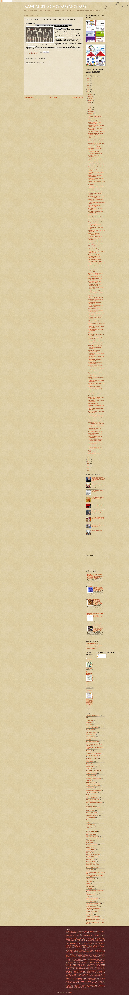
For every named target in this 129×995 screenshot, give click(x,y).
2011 (88, 468)
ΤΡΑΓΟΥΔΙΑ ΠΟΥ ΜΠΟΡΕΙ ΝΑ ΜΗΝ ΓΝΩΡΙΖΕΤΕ (84, 985)
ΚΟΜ (87, 819)
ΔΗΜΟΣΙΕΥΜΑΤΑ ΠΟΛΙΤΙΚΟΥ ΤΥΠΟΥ (93, 753)
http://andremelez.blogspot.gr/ (92, 643)
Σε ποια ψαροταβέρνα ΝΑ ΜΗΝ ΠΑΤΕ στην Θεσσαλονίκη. (98, 498)
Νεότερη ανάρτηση (29, 97)
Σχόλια (99, 656)
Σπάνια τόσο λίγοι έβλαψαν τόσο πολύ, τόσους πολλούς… (96, 330)
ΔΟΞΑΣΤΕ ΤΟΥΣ (89, 763)
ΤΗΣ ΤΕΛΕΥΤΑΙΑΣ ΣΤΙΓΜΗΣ (91, 899)
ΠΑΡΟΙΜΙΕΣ (88, 852)
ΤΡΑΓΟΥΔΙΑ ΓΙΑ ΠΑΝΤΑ (90, 905)
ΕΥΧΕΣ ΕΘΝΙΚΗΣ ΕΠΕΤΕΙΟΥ (92, 795)
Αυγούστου (90, 100)
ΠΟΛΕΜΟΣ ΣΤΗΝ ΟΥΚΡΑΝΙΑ (92, 856)
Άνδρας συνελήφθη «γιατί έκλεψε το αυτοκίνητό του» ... (95, 303)
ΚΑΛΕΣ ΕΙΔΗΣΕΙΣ (89, 814)
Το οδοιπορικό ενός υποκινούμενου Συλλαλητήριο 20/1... (95, 437)
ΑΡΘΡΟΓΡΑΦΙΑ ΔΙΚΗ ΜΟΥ (91, 732)
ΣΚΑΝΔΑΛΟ (88, 883)
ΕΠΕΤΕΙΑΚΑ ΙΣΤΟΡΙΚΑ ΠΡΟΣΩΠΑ (93, 785)
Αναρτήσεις (100, 654)
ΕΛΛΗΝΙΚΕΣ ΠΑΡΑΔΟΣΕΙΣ (91, 773)
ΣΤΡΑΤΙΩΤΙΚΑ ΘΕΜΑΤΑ (90, 894)
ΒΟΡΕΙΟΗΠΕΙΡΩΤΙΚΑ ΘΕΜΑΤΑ (92, 741)
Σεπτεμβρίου (91, 98)
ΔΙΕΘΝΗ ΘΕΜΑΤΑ (89, 761)
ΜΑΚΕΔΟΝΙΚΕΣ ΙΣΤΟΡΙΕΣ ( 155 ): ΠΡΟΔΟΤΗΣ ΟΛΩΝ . (95, 209)
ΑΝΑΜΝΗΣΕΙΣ (89, 724)
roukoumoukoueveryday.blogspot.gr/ (93, 646)
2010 (88, 470)
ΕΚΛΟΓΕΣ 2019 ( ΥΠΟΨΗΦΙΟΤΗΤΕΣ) (93, 770)
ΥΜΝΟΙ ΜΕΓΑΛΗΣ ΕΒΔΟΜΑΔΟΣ (92, 916)
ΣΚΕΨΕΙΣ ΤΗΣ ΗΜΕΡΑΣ (91, 885)
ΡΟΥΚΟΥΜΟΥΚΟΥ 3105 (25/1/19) (95, 345)
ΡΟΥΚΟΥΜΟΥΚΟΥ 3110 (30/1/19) (95, 153)
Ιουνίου (90, 104)
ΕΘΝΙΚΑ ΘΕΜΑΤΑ (89, 768)
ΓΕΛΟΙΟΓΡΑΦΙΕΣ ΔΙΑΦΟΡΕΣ (94, 151)
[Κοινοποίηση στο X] (46, 52)
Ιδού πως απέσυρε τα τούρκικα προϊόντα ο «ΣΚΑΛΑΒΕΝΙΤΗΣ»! (98, 518)
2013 (88, 466)
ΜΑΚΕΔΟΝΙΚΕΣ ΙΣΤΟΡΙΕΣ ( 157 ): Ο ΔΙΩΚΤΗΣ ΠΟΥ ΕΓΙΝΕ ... (95, 134)
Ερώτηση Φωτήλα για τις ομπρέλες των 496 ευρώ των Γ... (96, 409)
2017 (88, 459)
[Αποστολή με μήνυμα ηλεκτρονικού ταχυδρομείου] (43, 52)
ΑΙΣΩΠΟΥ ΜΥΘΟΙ (89, 720)
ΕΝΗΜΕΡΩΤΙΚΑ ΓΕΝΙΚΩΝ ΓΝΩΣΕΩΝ (93, 778)
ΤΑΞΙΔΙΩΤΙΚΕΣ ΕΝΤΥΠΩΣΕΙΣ (92, 898)
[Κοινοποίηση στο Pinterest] (48, 52)
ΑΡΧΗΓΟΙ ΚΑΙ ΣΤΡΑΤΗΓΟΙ (97, 530)
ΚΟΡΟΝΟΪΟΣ (88, 822)
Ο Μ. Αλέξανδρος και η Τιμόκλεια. (95, 375)
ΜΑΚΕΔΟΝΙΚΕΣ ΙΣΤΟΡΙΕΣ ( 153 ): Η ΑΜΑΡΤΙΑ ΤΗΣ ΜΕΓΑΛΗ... (95, 293)
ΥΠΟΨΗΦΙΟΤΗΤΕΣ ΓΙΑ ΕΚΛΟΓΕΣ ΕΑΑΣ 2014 (95, 919)
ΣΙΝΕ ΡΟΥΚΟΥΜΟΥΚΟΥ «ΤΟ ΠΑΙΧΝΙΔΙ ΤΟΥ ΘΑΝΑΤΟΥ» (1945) (96, 144)
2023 (88, 83)
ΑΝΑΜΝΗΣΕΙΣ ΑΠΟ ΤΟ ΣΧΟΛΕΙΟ (93, 725)
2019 (88, 91)
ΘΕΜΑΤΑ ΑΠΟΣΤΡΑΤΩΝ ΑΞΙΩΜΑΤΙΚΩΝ (94, 802)
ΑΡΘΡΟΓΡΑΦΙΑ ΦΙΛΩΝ (90, 734)
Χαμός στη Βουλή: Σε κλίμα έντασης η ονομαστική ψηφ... (95, 129)
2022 (88, 85)
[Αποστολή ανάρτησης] (41, 52)
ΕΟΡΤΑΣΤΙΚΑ (89, 780)
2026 (88, 78)
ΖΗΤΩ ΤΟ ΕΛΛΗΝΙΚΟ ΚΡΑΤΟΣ (92, 797)
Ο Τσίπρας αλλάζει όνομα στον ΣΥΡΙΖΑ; (96, 139)
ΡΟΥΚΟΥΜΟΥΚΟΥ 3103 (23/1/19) (95, 431)
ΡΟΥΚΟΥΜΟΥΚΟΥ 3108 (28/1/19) (95, 236)
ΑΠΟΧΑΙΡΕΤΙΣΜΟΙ (90, 729)
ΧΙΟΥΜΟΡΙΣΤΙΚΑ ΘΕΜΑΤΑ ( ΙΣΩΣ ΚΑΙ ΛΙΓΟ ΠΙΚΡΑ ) (77, 989)
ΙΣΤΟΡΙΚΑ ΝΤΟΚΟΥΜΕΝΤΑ (91, 812)
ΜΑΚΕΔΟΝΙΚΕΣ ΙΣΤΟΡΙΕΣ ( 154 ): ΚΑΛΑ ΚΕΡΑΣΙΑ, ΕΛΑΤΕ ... (96, 252)
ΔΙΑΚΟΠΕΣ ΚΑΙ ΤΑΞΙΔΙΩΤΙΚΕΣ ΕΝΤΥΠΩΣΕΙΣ (95, 755)
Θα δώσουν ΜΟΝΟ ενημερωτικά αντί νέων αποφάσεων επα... (95, 311)
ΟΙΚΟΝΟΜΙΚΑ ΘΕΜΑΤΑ (91, 849)
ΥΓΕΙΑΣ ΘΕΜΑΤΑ (89, 914)
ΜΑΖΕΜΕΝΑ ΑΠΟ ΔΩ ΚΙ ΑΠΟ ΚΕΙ (93, 832)
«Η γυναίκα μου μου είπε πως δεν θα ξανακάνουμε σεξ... (95, 300)
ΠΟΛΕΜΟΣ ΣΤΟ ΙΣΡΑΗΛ (91, 858)
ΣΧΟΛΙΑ (87, 896)
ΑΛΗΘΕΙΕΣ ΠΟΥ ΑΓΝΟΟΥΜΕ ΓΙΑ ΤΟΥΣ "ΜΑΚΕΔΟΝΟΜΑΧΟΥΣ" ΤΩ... (96, 398)
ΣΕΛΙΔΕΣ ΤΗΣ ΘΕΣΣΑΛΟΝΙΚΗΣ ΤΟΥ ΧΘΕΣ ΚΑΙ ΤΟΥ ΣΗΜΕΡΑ (89, 975)
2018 (88, 457)
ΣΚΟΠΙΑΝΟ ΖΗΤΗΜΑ (90, 888)
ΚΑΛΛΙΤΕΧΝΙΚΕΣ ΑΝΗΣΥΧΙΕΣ (92, 815)
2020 (88, 89)
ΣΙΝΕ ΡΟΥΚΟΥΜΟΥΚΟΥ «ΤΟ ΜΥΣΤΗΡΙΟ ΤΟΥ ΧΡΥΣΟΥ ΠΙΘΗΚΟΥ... (96, 423)
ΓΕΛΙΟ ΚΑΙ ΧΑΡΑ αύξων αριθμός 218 (95, 297)
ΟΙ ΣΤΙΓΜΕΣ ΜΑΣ (91, 370)
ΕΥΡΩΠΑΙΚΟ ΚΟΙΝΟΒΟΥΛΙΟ (92, 792)
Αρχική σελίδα (53, 97)
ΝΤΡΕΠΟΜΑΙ (90, 332)
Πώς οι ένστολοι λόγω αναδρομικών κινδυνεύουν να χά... (95, 222)
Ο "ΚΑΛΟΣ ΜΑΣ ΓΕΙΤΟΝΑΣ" (91, 844)
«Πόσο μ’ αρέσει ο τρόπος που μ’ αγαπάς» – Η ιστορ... (94, 282)
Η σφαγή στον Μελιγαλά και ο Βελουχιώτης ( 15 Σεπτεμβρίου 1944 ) (97, 505)
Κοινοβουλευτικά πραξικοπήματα (94, 386)
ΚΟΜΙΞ (87, 820)
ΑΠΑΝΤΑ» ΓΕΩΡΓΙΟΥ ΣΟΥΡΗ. (92, 727)
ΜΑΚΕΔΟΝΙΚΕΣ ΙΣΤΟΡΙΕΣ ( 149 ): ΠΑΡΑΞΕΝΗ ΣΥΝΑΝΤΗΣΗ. (95, 448)
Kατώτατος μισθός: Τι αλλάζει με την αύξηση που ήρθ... (95, 176)
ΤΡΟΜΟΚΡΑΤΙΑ (89, 912)
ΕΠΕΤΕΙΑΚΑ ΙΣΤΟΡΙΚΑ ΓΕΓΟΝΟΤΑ (93, 783)
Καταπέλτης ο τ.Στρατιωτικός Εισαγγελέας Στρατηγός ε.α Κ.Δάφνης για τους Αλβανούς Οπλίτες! (97, 512)
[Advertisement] (92, 545)
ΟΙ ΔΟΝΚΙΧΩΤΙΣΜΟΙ (90, 847)
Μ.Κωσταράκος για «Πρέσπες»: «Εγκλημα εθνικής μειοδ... (94, 249)
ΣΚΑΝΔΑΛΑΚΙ (89, 880)
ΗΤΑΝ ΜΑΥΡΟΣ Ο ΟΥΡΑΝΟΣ (94, 254)
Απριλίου (90, 107)
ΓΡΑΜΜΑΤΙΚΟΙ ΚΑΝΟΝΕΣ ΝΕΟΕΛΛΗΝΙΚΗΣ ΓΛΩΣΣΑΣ (95, 939)
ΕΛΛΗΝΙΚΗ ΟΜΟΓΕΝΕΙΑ (91, 775)
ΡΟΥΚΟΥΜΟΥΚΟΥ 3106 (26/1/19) (95, 315)
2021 (88, 87)
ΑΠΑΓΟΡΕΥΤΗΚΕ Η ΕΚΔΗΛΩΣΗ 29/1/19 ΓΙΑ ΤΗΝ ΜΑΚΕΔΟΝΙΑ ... (96, 197)
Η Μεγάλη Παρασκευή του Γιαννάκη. (95, 261)
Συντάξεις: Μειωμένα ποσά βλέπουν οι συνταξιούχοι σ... (95, 341)
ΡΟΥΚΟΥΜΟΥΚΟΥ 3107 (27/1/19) (95, 276)
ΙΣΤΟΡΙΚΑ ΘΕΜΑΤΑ (90, 810)
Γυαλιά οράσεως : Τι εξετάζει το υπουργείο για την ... (94, 429)
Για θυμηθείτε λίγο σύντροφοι (93, 395)
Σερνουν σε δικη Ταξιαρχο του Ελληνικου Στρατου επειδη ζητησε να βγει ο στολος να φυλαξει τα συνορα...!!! (98, 479)
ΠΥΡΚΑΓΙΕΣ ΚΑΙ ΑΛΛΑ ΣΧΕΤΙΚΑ (92, 867)
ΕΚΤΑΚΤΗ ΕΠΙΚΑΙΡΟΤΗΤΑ (91, 771)
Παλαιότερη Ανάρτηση (77, 97)
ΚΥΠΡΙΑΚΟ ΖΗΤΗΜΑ (90, 824)
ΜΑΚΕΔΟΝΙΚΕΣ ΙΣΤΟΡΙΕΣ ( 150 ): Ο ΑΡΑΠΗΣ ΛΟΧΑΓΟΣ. (95, 418)
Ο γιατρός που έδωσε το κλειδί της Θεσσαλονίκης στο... (95, 363)
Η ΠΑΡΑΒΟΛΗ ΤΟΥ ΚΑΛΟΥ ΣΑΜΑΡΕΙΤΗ (96, 131)
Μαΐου (89, 106)
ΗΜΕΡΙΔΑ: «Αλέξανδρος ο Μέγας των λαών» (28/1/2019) (95, 306)
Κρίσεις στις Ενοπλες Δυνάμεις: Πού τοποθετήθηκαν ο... (95, 190)
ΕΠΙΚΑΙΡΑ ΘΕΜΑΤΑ (90, 787)
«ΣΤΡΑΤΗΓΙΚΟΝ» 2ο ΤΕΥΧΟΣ (94, 308)
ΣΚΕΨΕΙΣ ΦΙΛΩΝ (89, 886)
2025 (88, 80)
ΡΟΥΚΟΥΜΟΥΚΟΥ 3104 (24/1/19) (95, 388)
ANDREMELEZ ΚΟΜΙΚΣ (89, 660)
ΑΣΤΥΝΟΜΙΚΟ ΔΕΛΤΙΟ (90, 736)
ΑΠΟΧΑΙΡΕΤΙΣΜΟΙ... (90, 731)
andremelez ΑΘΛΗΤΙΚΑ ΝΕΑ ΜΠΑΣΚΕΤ (94, 645)
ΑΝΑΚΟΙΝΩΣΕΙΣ (89, 722)
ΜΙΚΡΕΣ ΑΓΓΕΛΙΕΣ (90, 840)
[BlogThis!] (44, 52)
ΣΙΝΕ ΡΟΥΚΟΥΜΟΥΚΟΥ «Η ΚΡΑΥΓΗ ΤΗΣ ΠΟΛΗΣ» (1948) (95, 267)
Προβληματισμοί (91, 268)
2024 (88, 82)
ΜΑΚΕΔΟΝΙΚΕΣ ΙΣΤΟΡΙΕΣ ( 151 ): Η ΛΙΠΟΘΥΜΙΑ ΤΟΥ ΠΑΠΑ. (95, 366)
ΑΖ (86, 717)
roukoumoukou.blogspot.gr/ (91, 648)
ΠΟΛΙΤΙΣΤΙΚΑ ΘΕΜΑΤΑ (90, 861)
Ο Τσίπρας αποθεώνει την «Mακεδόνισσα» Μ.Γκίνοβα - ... (94, 246)
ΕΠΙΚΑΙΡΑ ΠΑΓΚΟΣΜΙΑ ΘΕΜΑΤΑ (92, 789)
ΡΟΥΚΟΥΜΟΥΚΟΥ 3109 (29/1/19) (95, 191)
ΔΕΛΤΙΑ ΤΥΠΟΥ (89, 750)
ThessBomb (89, 586)
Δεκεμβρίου (90, 92)
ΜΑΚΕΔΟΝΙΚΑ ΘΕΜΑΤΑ (91, 834)
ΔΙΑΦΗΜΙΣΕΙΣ (89, 759)
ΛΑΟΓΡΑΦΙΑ (88, 827)
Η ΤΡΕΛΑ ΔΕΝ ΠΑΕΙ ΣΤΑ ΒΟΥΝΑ (92, 799)
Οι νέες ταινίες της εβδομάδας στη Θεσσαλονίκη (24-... (94, 360)
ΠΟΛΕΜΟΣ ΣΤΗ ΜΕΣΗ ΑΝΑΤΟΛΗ (93, 854)
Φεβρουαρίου (91, 111)
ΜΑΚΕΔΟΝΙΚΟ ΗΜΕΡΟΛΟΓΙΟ (92, 836)
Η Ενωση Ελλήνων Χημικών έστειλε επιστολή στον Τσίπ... (95, 443)
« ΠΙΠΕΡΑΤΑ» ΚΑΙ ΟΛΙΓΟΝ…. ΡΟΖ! (93, 715)
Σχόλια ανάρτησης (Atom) (34, 99)
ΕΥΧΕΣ (87, 794)
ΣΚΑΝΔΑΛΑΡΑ (89, 881)
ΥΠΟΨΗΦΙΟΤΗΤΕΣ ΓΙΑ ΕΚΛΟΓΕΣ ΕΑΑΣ (94, 918)
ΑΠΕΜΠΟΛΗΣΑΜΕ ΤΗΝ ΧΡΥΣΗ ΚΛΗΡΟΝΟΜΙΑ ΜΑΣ (94, 123)
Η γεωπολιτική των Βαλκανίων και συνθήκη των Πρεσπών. (95, 285)
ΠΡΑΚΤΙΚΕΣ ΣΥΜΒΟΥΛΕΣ (91, 863)
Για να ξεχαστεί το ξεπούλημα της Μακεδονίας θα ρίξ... (94, 225)
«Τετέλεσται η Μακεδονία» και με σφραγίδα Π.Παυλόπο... (94, 271)
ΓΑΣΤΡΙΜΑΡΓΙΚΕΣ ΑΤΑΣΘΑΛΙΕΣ (92, 743)
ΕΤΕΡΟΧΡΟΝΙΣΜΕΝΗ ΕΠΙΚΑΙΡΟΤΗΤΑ (94, 790)
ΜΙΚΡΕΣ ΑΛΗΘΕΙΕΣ (90, 842)
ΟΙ (86, 846)
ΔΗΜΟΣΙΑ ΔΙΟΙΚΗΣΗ (90, 752)
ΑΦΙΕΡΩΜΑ (88, 739)
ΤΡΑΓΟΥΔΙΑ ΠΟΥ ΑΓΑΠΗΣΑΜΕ (92, 906)
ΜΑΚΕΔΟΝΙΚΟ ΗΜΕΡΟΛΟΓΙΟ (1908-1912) (94, 838)
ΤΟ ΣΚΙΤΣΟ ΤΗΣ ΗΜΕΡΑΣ (91, 901)
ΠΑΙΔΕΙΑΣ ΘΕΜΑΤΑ (90, 851)
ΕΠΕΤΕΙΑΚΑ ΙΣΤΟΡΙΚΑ (90, 782)
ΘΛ (86, 804)
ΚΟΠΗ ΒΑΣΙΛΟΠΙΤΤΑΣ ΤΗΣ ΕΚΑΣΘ (95, 241)
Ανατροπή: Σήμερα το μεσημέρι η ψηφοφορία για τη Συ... (94, 351)
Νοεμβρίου (90, 94)
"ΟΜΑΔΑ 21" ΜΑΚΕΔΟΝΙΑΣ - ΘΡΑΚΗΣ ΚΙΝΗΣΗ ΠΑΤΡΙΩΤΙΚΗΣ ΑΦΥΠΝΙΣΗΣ (95, 625)
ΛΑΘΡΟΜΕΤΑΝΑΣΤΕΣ (90, 826)
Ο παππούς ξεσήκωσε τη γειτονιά (94, 259)
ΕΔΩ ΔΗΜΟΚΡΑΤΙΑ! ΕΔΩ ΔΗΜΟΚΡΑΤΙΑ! (94, 765)
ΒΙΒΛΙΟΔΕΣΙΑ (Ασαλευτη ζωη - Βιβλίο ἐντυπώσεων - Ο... (95, 212)
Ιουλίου (90, 102)
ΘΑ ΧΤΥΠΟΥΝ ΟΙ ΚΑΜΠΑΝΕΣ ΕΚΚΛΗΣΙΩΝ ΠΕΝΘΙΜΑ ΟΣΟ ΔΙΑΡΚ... (96, 415)
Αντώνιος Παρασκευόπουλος (93, 599)
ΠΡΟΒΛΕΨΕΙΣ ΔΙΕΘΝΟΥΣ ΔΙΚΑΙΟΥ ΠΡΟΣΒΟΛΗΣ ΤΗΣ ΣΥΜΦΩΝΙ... (95, 440)
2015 (88, 463)
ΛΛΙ (86, 829)
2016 (88, 461)
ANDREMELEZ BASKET (89, 691)
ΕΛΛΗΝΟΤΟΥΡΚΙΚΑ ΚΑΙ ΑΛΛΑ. (92, 777)
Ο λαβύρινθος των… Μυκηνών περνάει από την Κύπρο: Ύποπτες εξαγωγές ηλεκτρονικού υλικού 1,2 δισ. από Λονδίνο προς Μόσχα (98, 629)
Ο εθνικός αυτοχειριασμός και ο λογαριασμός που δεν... (94, 120)
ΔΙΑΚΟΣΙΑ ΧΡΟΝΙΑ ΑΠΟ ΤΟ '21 (92, 758)
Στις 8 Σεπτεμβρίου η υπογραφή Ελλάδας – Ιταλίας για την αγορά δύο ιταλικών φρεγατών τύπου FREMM (95, 577)
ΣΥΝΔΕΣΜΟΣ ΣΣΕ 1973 (89, 674)
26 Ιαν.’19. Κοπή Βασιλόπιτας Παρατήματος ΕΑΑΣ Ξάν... (94, 234)
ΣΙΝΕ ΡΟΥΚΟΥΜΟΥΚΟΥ (91, 878)
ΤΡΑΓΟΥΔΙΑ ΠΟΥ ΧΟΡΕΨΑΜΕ (92, 911)
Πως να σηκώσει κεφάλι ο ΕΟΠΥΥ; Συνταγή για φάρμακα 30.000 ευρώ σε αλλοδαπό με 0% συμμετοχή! (98, 485)
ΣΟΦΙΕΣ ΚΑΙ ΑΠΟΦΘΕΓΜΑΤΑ (92, 893)
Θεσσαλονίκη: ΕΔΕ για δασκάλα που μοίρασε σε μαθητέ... (95, 161)
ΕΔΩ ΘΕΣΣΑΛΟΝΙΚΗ (90, 766)
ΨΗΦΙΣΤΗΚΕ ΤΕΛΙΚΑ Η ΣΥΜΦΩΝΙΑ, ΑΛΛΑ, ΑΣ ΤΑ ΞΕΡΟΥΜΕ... (95, 274)
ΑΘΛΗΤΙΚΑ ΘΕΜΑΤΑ (33, 53)
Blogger (70, 992)
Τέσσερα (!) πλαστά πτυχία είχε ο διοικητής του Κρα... (94, 206)
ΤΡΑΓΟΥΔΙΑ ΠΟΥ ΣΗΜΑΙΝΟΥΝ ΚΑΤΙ (93, 903)
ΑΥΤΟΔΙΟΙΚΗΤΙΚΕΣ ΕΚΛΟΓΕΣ (92, 737)
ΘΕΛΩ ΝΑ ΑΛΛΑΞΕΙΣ (92, 214)
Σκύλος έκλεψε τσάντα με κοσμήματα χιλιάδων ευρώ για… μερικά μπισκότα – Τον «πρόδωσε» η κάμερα (98, 589)
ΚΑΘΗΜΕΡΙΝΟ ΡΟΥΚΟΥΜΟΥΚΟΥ (55, 6)
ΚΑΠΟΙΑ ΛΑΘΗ (91, 295)
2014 (88, 465)
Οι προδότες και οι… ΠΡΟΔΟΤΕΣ (94, 146)
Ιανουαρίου (90, 113)
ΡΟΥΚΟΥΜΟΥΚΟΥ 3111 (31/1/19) (95, 114)
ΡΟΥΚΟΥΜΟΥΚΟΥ (90, 869)
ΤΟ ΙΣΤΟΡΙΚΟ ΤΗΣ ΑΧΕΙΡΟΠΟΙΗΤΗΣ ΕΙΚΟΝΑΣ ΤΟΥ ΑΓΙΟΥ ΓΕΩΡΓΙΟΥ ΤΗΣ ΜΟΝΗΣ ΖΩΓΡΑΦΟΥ (97, 602)
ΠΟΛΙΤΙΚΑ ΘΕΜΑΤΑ (90, 859)
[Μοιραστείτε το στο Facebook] (47, 52)
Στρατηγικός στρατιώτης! (93, 403)
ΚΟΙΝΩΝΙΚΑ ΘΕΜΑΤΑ (90, 817)
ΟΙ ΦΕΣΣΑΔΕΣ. (91, 184)
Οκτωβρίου (90, 96)
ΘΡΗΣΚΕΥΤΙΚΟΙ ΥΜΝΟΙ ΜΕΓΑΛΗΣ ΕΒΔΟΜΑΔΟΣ (89, 956)
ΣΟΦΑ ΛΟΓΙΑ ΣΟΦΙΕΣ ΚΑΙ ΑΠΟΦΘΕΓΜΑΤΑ (94, 890)
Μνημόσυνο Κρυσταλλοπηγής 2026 (97, 616)
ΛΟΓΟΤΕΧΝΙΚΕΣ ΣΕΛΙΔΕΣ (91, 831)
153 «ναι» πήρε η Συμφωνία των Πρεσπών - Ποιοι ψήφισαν (94, 321)
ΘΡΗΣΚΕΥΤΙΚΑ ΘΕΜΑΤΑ (91, 806)
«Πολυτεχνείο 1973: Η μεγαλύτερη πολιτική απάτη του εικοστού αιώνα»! (98, 525)
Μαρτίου (90, 109)
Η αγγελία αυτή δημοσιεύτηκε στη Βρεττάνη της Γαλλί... (94, 257)
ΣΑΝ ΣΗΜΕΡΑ (89, 871)
